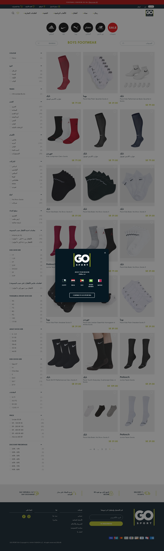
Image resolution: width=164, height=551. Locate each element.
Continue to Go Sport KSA (82, 295)
